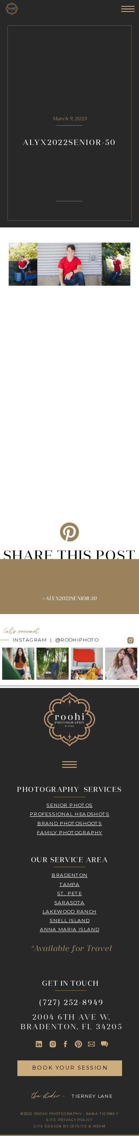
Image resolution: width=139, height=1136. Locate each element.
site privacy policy (69, 1119)
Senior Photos (69, 805)
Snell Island (69, 921)
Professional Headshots (69, 814)
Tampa (70, 884)
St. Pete (69, 893)
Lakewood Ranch (69, 911)
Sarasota (69, 902)
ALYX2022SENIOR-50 (71, 599)
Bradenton (69, 875)
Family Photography (69, 832)
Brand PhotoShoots (69, 823)
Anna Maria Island (69, 929)
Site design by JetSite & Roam (70, 1126)
